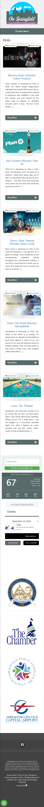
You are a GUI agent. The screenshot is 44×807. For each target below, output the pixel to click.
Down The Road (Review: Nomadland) (22, 325)
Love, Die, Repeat (22, 405)
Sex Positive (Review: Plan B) (22, 162)
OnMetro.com (12, 780)
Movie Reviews (11, 45)
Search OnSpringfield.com (23, 468)
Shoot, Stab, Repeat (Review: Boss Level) (22, 242)
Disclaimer (32, 775)
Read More (12, 118)
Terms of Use (22, 775)
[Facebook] (22, 745)
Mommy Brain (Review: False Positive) (22, 77)
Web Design (22, 780)
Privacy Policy (11, 775)
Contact (7, 777)
